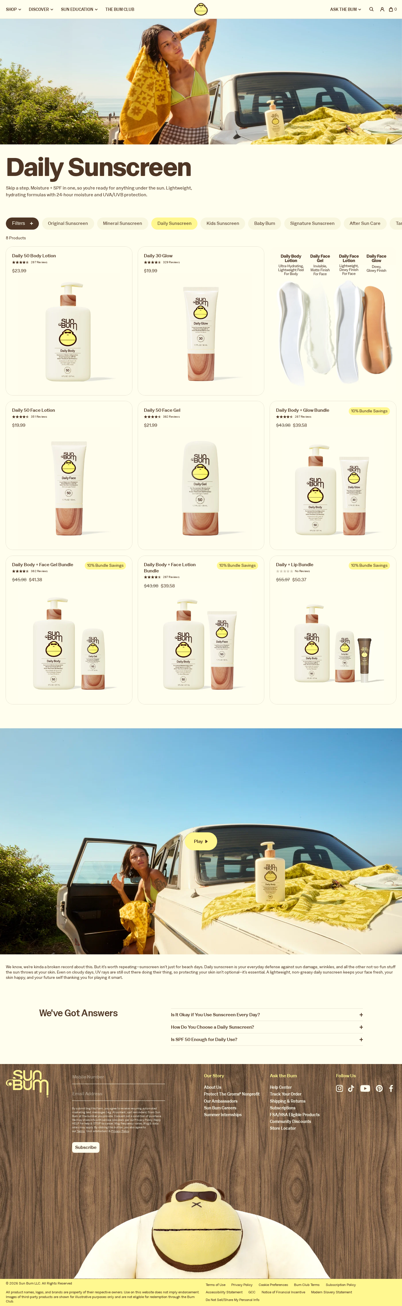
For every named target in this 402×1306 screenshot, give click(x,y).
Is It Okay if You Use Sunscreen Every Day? (215, 1015)
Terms (81, 1131)
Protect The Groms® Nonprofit (232, 1094)
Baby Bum (264, 223)
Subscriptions (282, 1108)
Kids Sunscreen (223, 223)
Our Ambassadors (220, 1101)
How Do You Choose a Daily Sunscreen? (212, 1027)
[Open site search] (372, 9)
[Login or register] (382, 9)
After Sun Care (365, 223)
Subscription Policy (341, 1284)
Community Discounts (290, 1122)
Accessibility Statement (224, 1292)
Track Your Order (285, 1094)
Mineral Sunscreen (122, 223)
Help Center (281, 1088)
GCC (251, 1292)
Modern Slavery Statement (331, 1292)
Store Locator (283, 1129)
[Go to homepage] (27, 1084)
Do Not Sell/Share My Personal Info (232, 1299)
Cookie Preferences (273, 1284)
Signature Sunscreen (312, 223)
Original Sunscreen (68, 223)
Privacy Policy (120, 1131)
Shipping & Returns (287, 1101)
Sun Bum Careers (220, 1108)
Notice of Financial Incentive (283, 1292)
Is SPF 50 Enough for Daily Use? (204, 1040)
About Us (212, 1088)
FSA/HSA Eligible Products (295, 1115)
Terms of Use (215, 1284)
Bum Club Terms (307, 1284)
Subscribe (86, 1147)
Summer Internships (223, 1115)
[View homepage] (200, 9)
